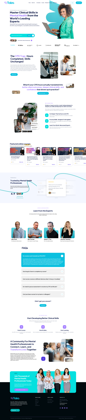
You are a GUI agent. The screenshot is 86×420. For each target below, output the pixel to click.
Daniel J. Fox (47, 239)
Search (29, 35)
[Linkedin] (64, 408)
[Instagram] (60, 408)
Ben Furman (31, 239)
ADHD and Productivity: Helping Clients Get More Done (80, 158)
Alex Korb (14, 239)
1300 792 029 (62, 404)
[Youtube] (66, 408)
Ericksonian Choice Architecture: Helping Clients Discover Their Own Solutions (65, 158)
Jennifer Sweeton (65, 239)
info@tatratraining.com (63, 403)
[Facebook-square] (62, 408)
